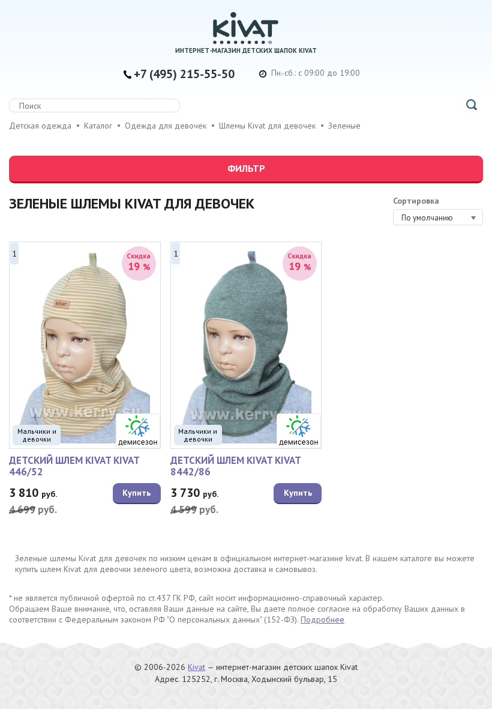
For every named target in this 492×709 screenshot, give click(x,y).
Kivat (196, 667)
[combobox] (438, 217)
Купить (136, 492)
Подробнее (322, 619)
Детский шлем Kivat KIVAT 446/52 (74, 466)
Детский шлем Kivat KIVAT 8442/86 (235, 466)
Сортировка (416, 200)
